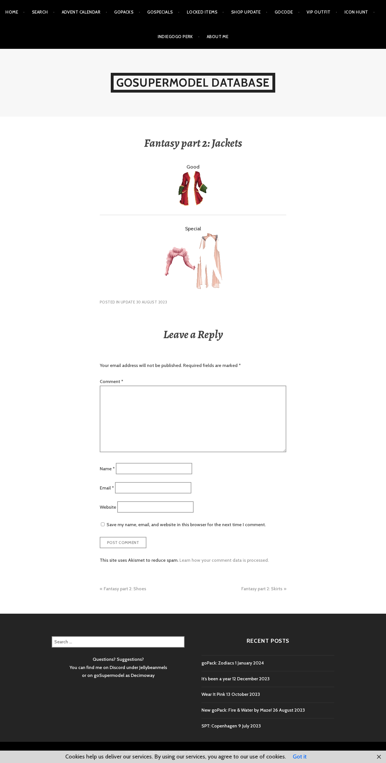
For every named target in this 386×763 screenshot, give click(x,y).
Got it (300, 756)
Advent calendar (81, 12)
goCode (284, 12)
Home (11, 12)
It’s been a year (216, 678)
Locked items (202, 12)
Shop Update (246, 12)
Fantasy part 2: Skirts (261, 588)
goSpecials (160, 12)
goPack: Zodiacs (217, 663)
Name (107, 468)
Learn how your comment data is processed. (224, 560)
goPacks (123, 12)
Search (40, 12)
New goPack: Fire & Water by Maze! (236, 710)
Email (107, 487)
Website (108, 507)
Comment (111, 381)
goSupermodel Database (193, 82)
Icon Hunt (356, 12)
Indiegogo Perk (175, 36)
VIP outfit (319, 12)
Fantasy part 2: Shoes (125, 588)
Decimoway (143, 675)
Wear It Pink (213, 694)
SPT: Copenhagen (219, 726)
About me (218, 36)
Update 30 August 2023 (144, 302)
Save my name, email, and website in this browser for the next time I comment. (186, 524)
